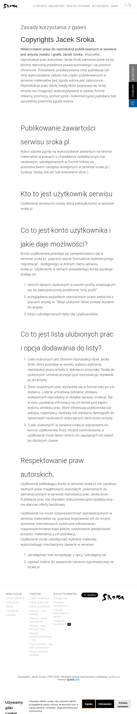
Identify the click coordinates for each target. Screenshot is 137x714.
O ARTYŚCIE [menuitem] (40, 6)
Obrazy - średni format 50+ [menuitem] (39, 620)
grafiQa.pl (114, 676)
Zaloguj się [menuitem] (60, 598)
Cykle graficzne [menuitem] (39, 602)
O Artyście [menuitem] (12, 602)
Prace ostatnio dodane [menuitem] (39, 653)
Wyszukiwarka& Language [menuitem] (127, 5)
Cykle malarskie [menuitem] (39, 598)
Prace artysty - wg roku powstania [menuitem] (41, 645)
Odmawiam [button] (104, 704)
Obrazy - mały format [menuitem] (38, 612)
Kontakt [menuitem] (11, 615)
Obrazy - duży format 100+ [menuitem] (38, 627)
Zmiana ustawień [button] (122, 704)
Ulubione (133, 90)
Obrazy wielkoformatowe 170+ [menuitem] (41, 637)
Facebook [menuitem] (12, 610)
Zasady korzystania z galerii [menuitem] (61, 613)
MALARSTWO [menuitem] (56, 6)
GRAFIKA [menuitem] (71, 6)
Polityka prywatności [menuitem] (61, 604)
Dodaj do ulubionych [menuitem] (61, 622)
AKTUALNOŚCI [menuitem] (100, 6)
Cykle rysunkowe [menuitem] (40, 606)
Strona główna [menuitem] (15, 598)
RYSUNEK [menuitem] (84, 6)
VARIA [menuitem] (114, 6)
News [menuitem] (9, 606)
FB (133, 103)
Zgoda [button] (88, 704)
